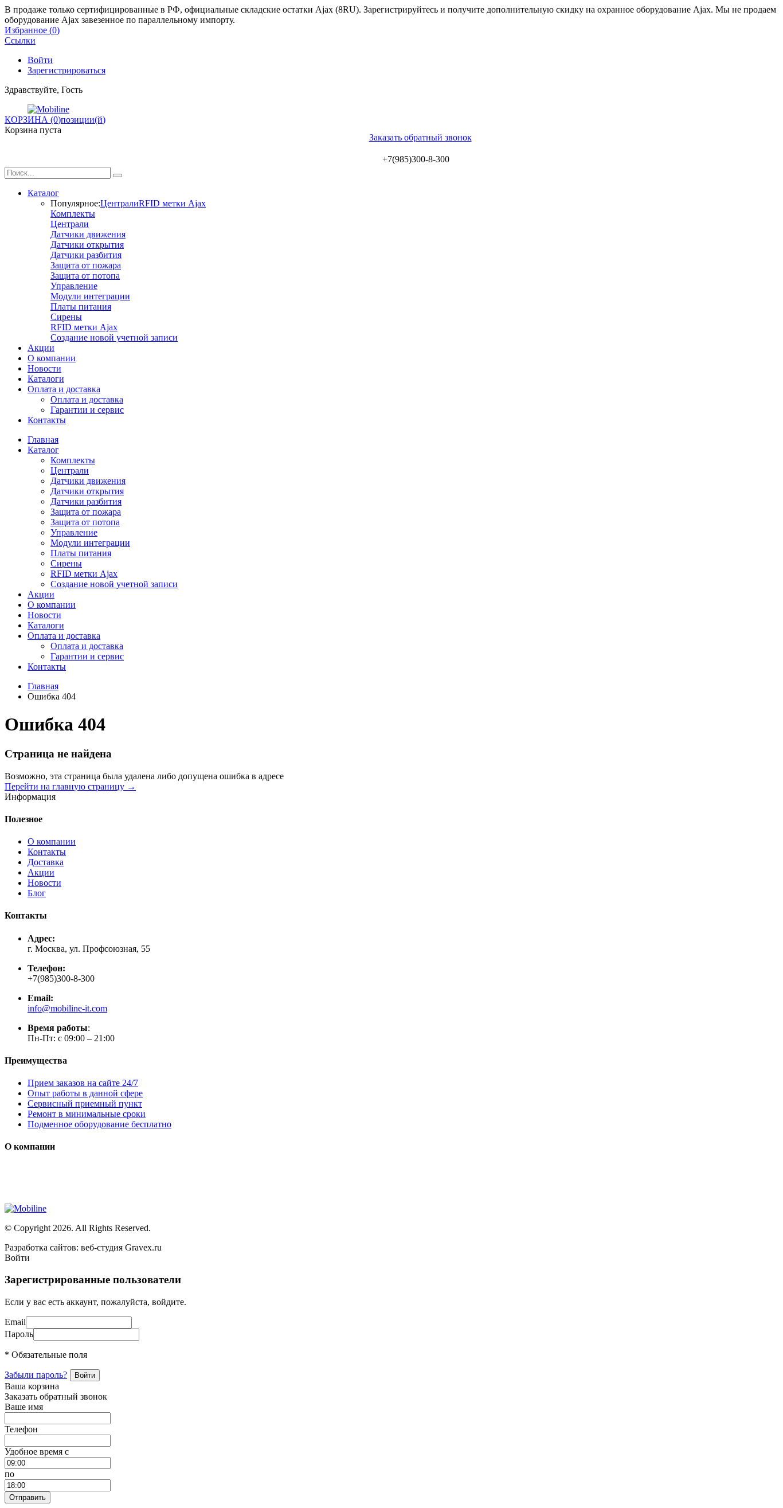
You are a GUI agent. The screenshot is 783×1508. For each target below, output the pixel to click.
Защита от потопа (85, 275)
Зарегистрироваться (66, 70)
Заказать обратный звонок (420, 137)
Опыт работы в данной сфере (85, 1093)
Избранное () (32, 30)
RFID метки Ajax (172, 203)
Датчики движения (88, 234)
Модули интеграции (90, 296)
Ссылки (20, 40)
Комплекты (72, 213)
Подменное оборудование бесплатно (99, 1124)
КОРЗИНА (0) (33, 119)
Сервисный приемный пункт (85, 1103)
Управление (73, 286)
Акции (41, 348)
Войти (40, 60)
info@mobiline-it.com (67, 1008)
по (9, 1474)
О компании (52, 358)
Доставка (46, 862)
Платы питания (80, 306)
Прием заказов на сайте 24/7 (83, 1083)
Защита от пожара (85, 265)
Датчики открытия (87, 244)
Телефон (21, 1429)
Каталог (43, 193)
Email (15, 1322)
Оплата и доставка (64, 389)
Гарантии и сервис (87, 410)
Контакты (47, 420)
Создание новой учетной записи (114, 337)
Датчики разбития (86, 255)
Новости (44, 368)
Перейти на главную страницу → (70, 786)
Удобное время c (37, 1451)
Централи (119, 203)
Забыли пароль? (36, 1375)
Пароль (19, 1334)
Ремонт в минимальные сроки (87, 1114)
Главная (43, 439)
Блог (37, 893)
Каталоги (46, 379)
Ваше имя (24, 1407)
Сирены (66, 317)
